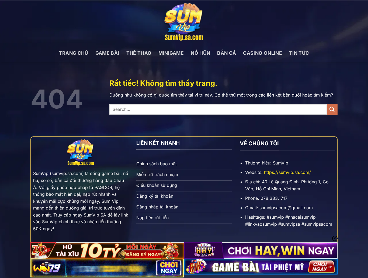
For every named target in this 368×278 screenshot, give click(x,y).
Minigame (171, 53)
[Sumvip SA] (184, 22)
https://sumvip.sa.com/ (287, 172)
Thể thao (139, 53)
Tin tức (299, 53)
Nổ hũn (200, 53)
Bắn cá (226, 53)
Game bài (107, 53)
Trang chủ (73, 53)
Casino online (262, 53)
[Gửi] (332, 109)
